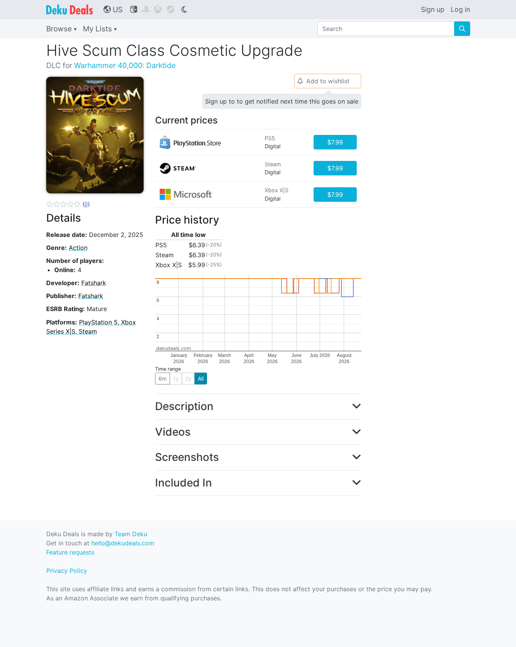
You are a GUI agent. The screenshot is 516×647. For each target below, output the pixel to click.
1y (176, 378)
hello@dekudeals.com (122, 543)
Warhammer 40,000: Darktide (125, 65)
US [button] (113, 9)
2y (188, 378)
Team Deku (131, 534)
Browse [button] (60, 28)
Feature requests (70, 552)
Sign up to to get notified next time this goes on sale (281, 101)
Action (78, 247)
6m (163, 378)
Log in (460, 9)
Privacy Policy (66, 570)
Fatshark (93, 283)
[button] (68, 204)
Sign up (433, 9)
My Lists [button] (98, 28)
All (201, 378)
